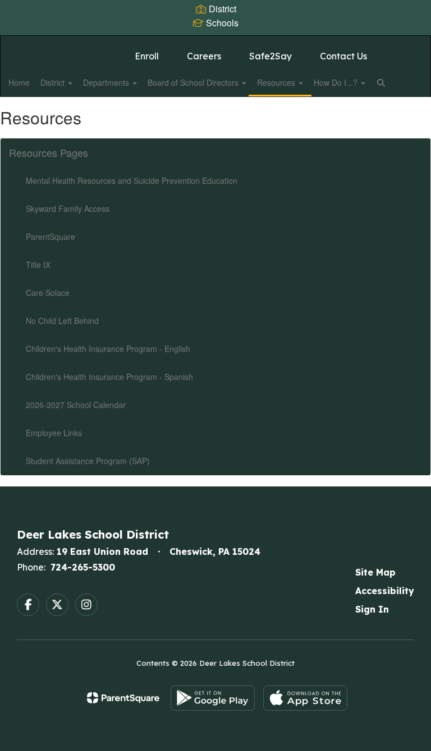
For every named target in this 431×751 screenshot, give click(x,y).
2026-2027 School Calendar (76, 404)
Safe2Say (270, 56)
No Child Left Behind (62, 320)
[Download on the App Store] (305, 698)
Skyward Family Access (67, 208)
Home (19, 82)
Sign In (372, 609)
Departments (107, 82)
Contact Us (343, 56)
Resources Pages (48, 152)
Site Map (375, 572)
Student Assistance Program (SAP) (88, 460)
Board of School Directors (194, 82)
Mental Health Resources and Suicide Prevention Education (131, 180)
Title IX (38, 264)
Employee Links (54, 432)
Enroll (147, 56)
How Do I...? (337, 82)
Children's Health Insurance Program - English (108, 348)
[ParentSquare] (123, 697)
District (53, 82)
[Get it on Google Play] (213, 698)
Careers (204, 56)
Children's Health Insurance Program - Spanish (109, 376)
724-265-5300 (83, 567)
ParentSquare (50, 236)
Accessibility (384, 590)
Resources (277, 82)
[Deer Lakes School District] (215, 43)
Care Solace (48, 292)
